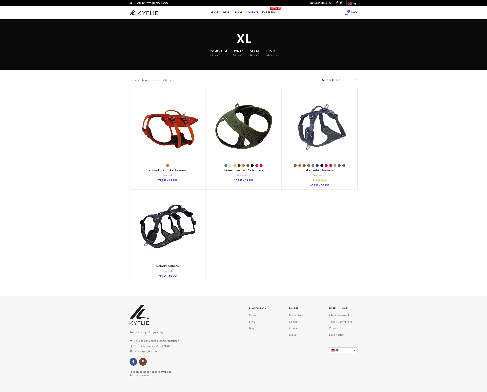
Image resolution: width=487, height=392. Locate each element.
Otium (293, 328)
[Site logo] (144, 12)
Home (133, 80)
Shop (144, 80)
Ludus (292, 334)
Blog (252, 328)
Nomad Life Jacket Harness (167, 170)
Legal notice (336, 334)
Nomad (167, 175)
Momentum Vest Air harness (243, 170)
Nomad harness (167, 266)
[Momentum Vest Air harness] (244, 127)
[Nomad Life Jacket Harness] (168, 127)
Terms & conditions (340, 321)
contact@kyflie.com (320, 2)
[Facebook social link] (337, 3)
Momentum (243, 175)
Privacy (333, 328)
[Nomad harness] (168, 228)
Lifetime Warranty (340, 315)
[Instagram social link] (341, 3)
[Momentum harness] (320, 127)
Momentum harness (320, 170)
